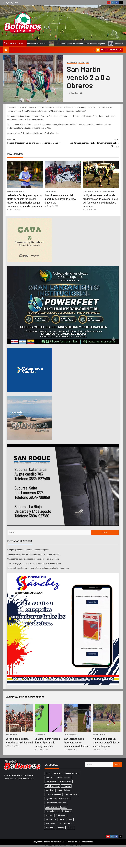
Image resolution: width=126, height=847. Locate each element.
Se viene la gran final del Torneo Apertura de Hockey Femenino (34, 554)
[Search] (93, 49)
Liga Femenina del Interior (56, 807)
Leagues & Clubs (63, 790)
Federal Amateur (11, 735)
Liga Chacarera (72, 62)
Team (70, 819)
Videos (21, 191)
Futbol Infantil (88, 191)
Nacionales (66, 811)
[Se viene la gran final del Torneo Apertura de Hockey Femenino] (48, 718)
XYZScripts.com (75, 846)
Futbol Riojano (65, 782)
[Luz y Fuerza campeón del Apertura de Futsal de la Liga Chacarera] (63, 174)
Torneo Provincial (65, 824)
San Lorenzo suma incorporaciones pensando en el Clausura (33, 559)
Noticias (82, 62)
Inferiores (98, 191)
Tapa (87, 62)
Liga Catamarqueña (70, 735)
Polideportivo (40, 735)
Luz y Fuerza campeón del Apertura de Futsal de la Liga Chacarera (60, 199)
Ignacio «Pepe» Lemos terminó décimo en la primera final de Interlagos (38, 568)
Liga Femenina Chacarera (56, 803)
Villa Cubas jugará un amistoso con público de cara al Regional (35, 43)
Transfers (50, 828)
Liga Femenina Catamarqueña (57, 799)
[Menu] (11, 50)
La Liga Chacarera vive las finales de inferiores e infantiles (34, 141)
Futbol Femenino (63, 778)
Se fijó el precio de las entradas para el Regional (28, 550)
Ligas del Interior (52, 811)
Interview (49, 790)
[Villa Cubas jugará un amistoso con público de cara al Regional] (106, 718)
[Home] (6, 50)
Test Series (50, 824)
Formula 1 (50, 778)
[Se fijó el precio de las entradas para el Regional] (19, 718)
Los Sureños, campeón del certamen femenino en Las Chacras (94, 142)
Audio (48, 773)
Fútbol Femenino (52, 786)
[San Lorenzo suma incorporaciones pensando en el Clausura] (77, 718)
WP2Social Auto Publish (53, 846)
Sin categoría (51, 819)
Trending (60, 828)
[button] (11, 50)
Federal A (58, 773)
